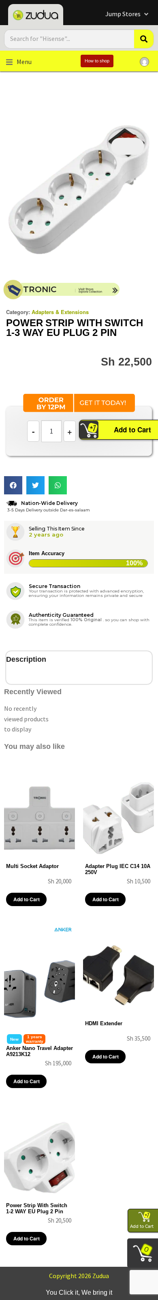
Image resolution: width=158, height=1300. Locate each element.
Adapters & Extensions (60, 312)
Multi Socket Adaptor (32, 866)
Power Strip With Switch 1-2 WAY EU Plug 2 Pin (36, 1208)
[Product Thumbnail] (127, 146)
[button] (127, 14)
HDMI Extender (103, 1023)
